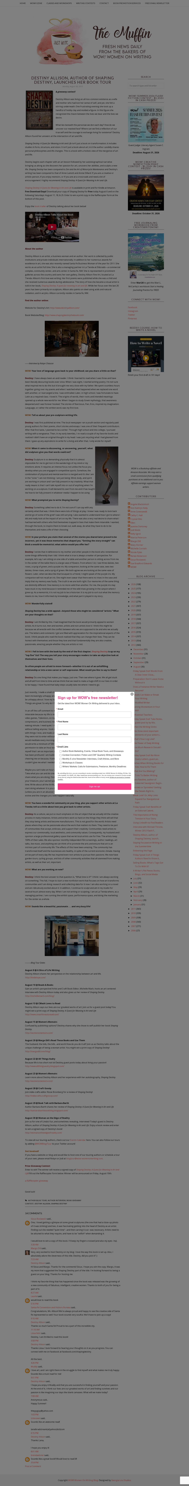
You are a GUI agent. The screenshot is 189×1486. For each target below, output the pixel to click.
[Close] (132, 694)
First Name (63, 722)
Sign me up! (94, 786)
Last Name (63, 734)
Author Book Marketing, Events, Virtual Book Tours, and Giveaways (93, 751)
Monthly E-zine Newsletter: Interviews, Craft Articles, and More (90, 758)
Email (60, 709)
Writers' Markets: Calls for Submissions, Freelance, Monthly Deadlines (94, 766)
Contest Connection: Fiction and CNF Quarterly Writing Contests (91, 754)
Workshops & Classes (72, 762)
